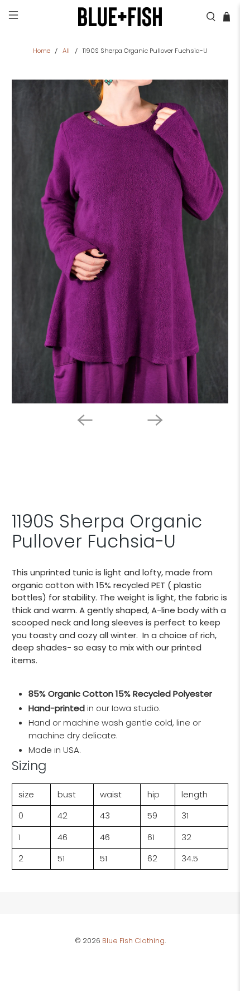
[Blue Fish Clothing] (120, 17)
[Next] (155, 420)
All (66, 51)
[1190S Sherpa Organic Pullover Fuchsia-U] (120, 242)
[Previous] (84, 420)
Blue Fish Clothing (133, 940)
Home (41, 51)
